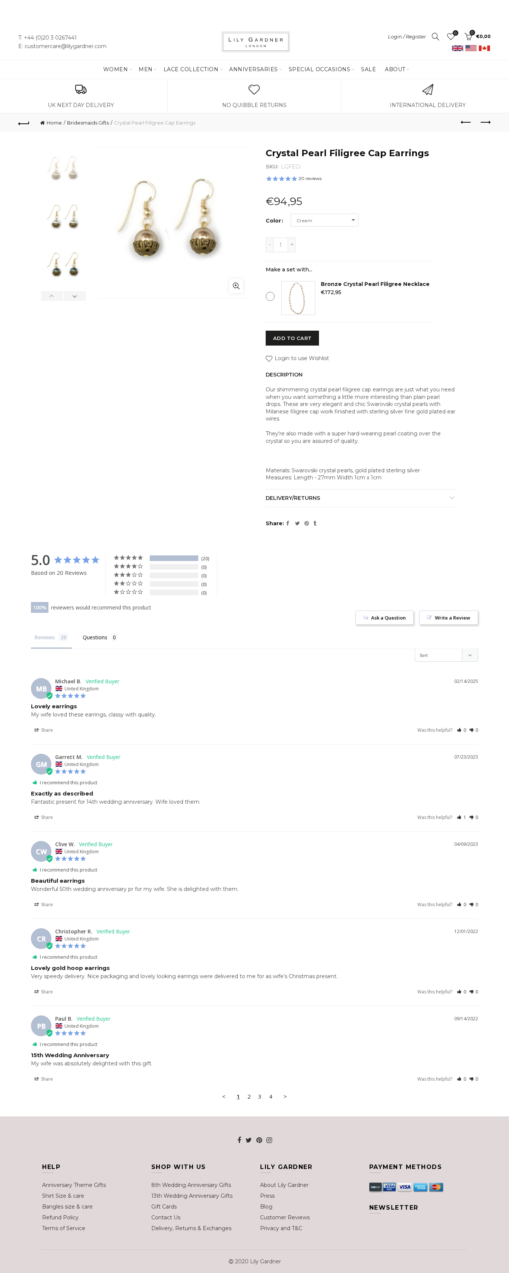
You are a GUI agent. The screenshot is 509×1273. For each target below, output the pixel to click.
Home (54, 123)
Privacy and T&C (281, 1228)
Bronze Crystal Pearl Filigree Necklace (375, 284)
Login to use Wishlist (301, 358)
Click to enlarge (236, 286)
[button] (461, 730)
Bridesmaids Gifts (88, 123)
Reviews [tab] (45, 637)
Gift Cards (164, 1206)
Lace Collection (191, 69)
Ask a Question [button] (388, 617)
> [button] (285, 1096)
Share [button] (46, 730)
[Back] (24, 122)
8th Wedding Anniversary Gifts (191, 1185)
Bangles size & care (67, 1206)
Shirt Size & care (63, 1195)
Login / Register (407, 37)
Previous (52, 296)
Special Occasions (320, 69)
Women (115, 69)
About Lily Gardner (284, 1185)
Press (267, 1195)
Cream (304, 220)
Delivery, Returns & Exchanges (191, 1228)
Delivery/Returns (293, 498)
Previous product (466, 122)
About (395, 69)
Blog (266, 1206)
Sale (368, 69)
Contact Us (165, 1217)
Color (273, 221)
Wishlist (455, 33)
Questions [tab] (95, 637)
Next (75, 296)
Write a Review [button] (452, 617)
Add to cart (292, 338)
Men (146, 69)
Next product (485, 122)
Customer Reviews (285, 1217)
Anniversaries (253, 69)
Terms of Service (63, 1228)
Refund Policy (60, 1217)
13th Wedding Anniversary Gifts (192, 1195)
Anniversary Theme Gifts (74, 1185)
